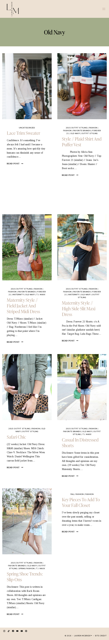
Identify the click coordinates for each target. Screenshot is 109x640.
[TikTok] (9, 631)
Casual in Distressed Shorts (80, 442)
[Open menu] (104, 8)
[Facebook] (13, 631)
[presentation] (27, 86)
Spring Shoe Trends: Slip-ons (25, 576)
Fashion (67, 130)
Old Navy (75, 133)
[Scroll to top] (101, 627)
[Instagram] (4, 631)
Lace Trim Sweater (23, 133)
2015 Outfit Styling (76, 127)
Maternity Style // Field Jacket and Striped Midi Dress (23, 305)
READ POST (15, 163)
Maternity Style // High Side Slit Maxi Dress (78, 308)
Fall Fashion (77, 494)
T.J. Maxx (40, 294)
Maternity (18, 294)
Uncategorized (27, 127)
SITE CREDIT (101, 636)
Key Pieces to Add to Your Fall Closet (81, 502)
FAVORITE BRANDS (82, 130)
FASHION (93, 127)
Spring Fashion (26, 568)
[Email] (22, 631)
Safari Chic (16, 437)
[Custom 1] (26, 631)
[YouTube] (17, 631)
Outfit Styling (89, 133)
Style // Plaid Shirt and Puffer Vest (81, 141)
